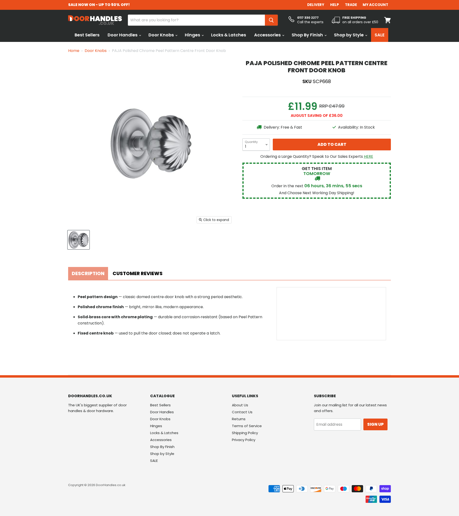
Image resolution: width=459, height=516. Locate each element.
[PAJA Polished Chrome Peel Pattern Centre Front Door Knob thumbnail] (78, 239)
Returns (239, 418)
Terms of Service (247, 425)
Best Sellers (87, 35)
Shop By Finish (308, 35)
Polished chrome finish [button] (101, 307)
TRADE (351, 4)
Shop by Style (349, 35)
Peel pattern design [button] (98, 297)
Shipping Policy (245, 432)
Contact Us (242, 411)
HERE (368, 156)
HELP (334, 4)
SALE (380, 35)
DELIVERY (315, 4)
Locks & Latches (228, 35)
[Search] (271, 20)
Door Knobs (161, 35)
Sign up (375, 424)
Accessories (268, 35)
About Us (240, 405)
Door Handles (123, 35)
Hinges (193, 35)
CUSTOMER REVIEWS (138, 273)
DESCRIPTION (88, 273)
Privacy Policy (243, 439)
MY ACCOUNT (375, 4)
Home (73, 51)
